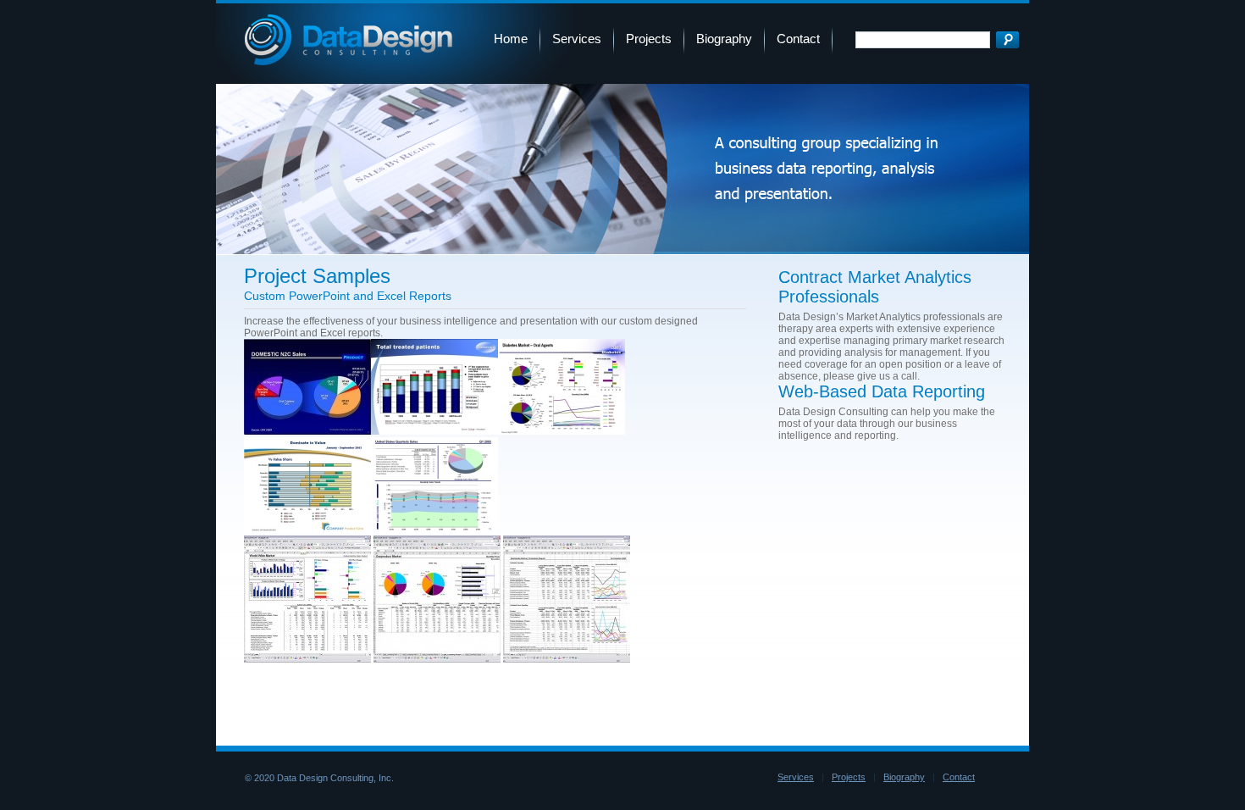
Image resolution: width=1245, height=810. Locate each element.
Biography (724, 38)
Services (576, 38)
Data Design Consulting (348, 39)
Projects (649, 38)
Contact (798, 38)
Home (511, 38)
